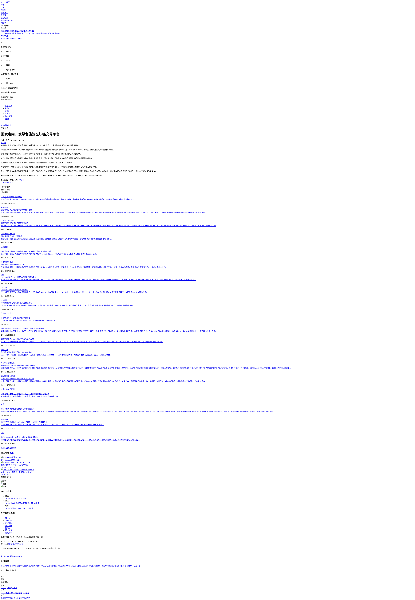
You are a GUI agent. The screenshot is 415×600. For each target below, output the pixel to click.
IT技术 (39, 33)
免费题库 (56, 33)
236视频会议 (100, 566)
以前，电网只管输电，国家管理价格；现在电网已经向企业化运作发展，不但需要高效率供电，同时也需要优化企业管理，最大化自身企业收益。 (56, 355)
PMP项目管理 (47, 33)
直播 (20, 39)
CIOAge (13, 498)
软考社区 (4, 13)
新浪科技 (4, 566)
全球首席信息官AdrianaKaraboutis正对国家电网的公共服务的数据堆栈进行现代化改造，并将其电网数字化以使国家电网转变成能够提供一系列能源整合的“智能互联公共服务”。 (68, 199)
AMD (3, 350)
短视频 (19, 31)
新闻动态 (8, 520)
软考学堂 (30, 31)
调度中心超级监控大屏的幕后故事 (17, 339)
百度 (2, 404)
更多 (12, 453)
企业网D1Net (118, 566)
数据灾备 (11, 363)
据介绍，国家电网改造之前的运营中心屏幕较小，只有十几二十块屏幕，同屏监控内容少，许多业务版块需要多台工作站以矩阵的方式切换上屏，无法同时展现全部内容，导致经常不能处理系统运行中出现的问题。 (82, 342)
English (7, 528)
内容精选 (8, 106)
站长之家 (57, 566)
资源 (6, 39)
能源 (2, 207)
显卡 (6, 350)
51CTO (7, 498)
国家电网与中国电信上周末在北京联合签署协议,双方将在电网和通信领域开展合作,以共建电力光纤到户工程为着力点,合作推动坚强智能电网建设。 (57, 239)
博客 (2, 5)
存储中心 (4, 363)
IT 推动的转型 (11, 197)
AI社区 (7, 114)
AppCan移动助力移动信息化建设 (18, 277)
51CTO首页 (5, 2)
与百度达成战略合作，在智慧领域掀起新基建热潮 (25, 394)
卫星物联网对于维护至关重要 (15, 318)
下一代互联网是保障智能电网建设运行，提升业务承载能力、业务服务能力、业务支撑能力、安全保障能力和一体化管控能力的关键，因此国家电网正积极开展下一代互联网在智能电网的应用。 (74, 292)
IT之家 (80, 566)
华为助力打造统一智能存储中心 (16, 352)
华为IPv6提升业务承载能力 (14, 290)
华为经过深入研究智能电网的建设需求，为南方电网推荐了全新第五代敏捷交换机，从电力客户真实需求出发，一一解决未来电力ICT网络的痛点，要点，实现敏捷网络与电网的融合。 (70, 440)
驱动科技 (32, 566)
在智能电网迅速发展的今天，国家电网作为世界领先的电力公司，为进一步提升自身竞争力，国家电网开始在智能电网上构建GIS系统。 (52, 425)
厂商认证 (33, 33)
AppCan (4, 287)
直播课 (24, 31)
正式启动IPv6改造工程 (13, 265)
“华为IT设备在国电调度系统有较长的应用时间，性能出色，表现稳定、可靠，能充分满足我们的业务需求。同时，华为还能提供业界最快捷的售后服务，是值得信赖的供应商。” (68, 305)
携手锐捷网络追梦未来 (15, 223)
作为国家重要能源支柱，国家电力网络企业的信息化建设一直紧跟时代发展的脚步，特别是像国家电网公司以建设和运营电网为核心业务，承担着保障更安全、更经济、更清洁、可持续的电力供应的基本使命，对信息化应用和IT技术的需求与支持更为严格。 (98, 280)
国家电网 (4, 234)
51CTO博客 (9, 503)
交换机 (3, 448)
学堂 (2, 7)
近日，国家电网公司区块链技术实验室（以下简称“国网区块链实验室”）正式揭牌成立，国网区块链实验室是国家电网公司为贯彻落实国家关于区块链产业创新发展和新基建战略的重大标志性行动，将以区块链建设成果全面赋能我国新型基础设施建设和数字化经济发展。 (103, 212)
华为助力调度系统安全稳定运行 (16, 303)
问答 (9, 39)
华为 (6, 300)
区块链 (3, 182)
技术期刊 (8, 116)
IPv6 (2, 275)
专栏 (16, 39)
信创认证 (20, 33)
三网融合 (4, 247)
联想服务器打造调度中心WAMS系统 (18, 365)
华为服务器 (5, 313)
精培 (15, 508)
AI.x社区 (36, 503)
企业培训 (4, 18)
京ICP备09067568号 (15, 544)
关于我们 (8, 518)
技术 (11, 182)
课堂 (13, 39)
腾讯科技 (11, 566)
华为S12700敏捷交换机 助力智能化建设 (19, 437)
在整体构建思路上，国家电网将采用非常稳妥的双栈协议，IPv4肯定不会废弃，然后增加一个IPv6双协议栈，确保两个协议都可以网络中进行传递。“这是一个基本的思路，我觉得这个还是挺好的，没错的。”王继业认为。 (84, 267)
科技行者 (38, 566)
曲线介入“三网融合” (12, 236)
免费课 (3, 15)
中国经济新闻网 (72, 566)
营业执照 (4, 556)
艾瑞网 (51, 566)
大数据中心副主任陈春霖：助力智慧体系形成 (26, 251)
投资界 (125, 566)
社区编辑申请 (6, 125)
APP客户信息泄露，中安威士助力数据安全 (22, 328)
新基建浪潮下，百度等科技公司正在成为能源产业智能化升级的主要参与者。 (30, 396)
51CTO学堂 (9, 508)
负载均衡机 (10, 389)
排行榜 (13, 31)
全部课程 (4, 33)
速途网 (63, 566)
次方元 (130, 566)
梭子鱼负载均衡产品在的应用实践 (17, 379)
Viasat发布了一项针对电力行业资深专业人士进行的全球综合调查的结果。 (29, 320)
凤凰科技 (25, 566)
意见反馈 (8, 526)
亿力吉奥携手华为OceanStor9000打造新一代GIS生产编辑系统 (24, 422)
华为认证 (26, 33)
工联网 (86, 566)
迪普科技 (4, 419)
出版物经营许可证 (15, 556)
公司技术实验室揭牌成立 (16, 210)
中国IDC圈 (109, 566)
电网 (8, 182)
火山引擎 (136, 566)
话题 (7, 111)
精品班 (3, 10)
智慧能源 (9, 262)
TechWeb (45, 566)
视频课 (3, 31)
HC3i (18, 498)
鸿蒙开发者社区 (7, 20)
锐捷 (9, 234)
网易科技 (18, 566)
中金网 (21, 180)
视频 (7, 108)
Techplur (23, 498)
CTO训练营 (28, 508)
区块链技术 (10, 220)
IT (8, 207)
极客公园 (92, 566)
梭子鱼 (3, 389)
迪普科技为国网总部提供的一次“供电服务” (17, 409)
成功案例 (4, 376)
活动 (7, 119)
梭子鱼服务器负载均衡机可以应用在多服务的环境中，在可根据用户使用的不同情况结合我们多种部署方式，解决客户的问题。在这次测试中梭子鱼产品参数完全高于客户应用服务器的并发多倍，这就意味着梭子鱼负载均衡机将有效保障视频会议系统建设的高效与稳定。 (104, 381)
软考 (15, 33)
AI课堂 (3, 23)
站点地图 (8, 523)
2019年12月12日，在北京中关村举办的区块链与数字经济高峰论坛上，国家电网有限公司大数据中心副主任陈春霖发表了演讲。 (49, 254)
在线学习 (4, 36)
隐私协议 (8, 533)
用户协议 (8, 530)
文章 (2, 39)
